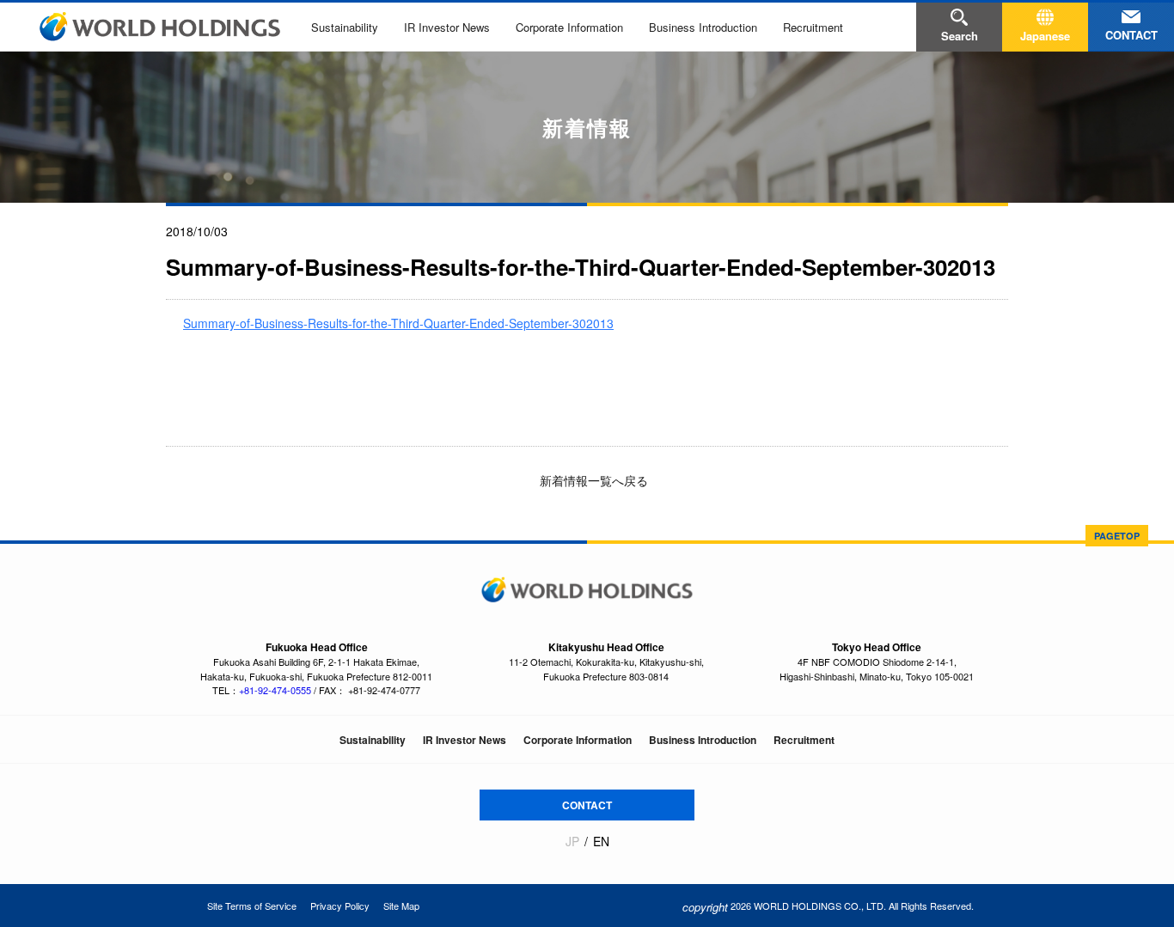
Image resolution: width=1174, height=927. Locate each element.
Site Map (401, 905)
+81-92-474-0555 (275, 690)
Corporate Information (569, 27)
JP (572, 841)
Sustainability (344, 27)
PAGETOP (1117, 535)
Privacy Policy (340, 905)
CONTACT (587, 805)
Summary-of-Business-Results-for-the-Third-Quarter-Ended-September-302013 (398, 323)
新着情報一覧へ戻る (592, 480)
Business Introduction (703, 27)
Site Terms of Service (252, 905)
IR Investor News (447, 27)
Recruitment (813, 27)
